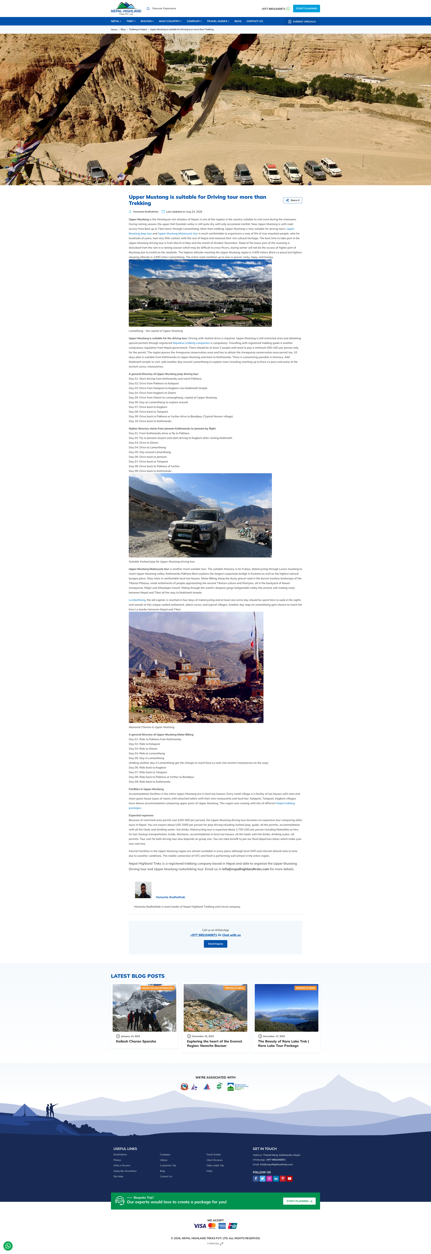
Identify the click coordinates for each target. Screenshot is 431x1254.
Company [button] (193, 21)
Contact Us (254, 21)
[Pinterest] (283, 1178)
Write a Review (121, 1165)
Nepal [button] (115, 21)
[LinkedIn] (276, 1178)
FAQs (209, 1170)
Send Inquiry (215, 943)
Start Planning (306, 8)
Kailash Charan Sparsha (136, 1041)
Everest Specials (304, 21)
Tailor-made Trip (215, 1165)
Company (165, 1154)
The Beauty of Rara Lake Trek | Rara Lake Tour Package (283, 1043)
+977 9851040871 (273, 8)
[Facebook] (256, 1178)
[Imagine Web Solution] (222, 1243)
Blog (238, 21)
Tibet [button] (130, 21)
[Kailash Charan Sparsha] (144, 1008)
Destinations (120, 1154)
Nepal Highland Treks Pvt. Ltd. (205, 1238)
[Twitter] (263, 1178)
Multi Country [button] (169, 21)
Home (114, 29)
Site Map (118, 1176)
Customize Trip (168, 1165)
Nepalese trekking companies (191, 343)
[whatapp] (8, 1246)
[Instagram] (269, 1178)
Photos (117, 1160)
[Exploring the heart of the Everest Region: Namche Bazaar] (215, 1008)
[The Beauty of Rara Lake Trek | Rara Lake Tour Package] (286, 1008)
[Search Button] (148, 8)
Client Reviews (214, 1160)
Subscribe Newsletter (125, 1170)
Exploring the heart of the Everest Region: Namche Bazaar (214, 1043)
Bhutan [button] (146, 21)
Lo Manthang (137, 600)
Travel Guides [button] (217, 21)
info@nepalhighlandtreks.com (276, 1164)
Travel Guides (213, 1154)
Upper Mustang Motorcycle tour (178, 233)
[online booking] (215, 1225)
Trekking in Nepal (138, 29)
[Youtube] (289, 1178)
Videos (163, 1160)
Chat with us (231, 935)
